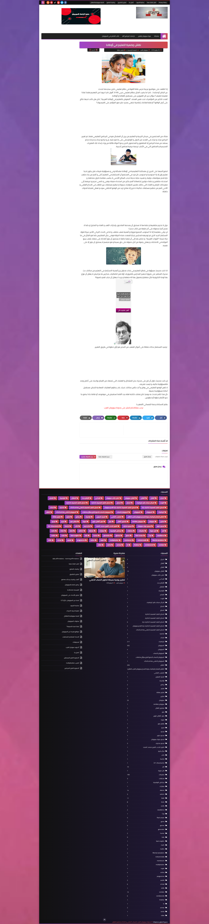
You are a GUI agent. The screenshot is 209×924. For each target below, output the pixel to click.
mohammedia (142, 540)
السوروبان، (137, 512)
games (118, 535)
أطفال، (143, 498)
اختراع (162, 498)
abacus (91, 530)
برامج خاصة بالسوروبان (72, 584)
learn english (75, 535)
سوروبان (151, 521)
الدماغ (129, 502)
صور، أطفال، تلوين (97, 521)
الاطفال (73, 498)
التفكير (51, 498)
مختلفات (130, 530)
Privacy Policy (163, 2)
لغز (163, 530)
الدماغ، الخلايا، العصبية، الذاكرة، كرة (153, 507)
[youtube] (58, 2)
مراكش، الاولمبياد (115, 530)
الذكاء (52, 507)
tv (127, 544)
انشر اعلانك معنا (151, 2)
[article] (103, 430)
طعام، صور (73, 521)
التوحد (162, 502)
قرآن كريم (87, 526)
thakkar (136, 544)
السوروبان (149, 512)
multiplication (114, 540)
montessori (128, 540)
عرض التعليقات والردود (87, 456)
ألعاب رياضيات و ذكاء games (70, 579)
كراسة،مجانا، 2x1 (53, 526)
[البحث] (43, 2)
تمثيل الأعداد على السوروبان (70, 595)
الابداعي (97, 498)
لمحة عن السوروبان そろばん (70, 600)
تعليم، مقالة (120, 50)
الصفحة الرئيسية (132, 50)
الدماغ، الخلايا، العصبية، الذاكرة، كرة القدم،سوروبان (120, 507)
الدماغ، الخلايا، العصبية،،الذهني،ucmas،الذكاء (84, 507)
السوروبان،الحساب (122, 512)
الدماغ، (119, 502)
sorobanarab (149, 544)
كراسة (67, 526)
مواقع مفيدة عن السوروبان (70, 631)
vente (109, 544)
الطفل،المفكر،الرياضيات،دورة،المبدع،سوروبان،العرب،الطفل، (145, 516)
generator (107, 535)
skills (49, 540)
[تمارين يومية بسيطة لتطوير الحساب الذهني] (104, 568)
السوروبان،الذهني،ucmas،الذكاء (66, 512)
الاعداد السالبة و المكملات (70, 636)
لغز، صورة (153, 530)
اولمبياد (88, 516)
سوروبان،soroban (137, 521)
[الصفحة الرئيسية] (164, 36)
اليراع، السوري (100, 516)
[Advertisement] (123, 119)
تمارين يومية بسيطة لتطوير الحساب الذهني (107, 580)
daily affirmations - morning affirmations (66, 559)
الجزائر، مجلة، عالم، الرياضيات (145, 502)
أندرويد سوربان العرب (72, 647)
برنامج (78, 516)
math (63, 535)
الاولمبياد (63, 498)
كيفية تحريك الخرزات (72, 610)
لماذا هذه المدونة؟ (73, 626)
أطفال (153, 498)
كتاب (76, 526)
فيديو (53, 521)
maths (53, 535)
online (92, 540)
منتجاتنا (156, 36)
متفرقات (141, 530)
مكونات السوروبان (73, 621)
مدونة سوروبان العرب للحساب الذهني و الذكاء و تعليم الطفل (131, 922)
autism (81, 530)
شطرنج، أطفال (121, 521)
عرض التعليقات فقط (104, 456)
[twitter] (61, 2)
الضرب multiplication (72, 663)
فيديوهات (76, 642)
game (128, 535)
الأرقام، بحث (85, 498)
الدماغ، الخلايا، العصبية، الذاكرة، (76, 502)
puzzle (69, 540)
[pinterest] (51, 2)
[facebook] (65, 2)
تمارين (162, 521)
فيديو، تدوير (160, 526)
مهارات (101, 530)
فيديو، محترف (127, 526)
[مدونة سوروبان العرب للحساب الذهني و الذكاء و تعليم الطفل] (152, 12)
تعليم (68, 516)
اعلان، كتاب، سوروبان (112, 498)
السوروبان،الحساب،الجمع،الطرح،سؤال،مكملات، (96, 512)
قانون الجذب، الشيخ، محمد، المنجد (106, 526)
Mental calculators (158, 540)
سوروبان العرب (119, 583)
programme (81, 540)
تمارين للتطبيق (122, 2)
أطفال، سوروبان (130, 498)
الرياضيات (161, 512)
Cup (150, 535)
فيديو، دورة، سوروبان (144, 526)
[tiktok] (54, 2)
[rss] (48, 2)
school (59, 540)
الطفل (48, 512)
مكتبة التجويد (140, 2)
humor (95, 535)
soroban (161, 544)
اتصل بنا (131, 2)
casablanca (160, 535)
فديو (62, 521)
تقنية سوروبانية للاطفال (97, 2)
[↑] (104, 919)
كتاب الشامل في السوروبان (110, 36)
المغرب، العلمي (116, 516)
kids (86, 535)
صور (110, 521)
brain (62, 530)
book (71, 530)
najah (102, 540)
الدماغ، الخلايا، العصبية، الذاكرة (101, 502)
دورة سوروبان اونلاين (144, 36)
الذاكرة (62, 507)
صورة (84, 521)
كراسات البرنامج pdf (128, 36)
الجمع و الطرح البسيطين (71, 657)
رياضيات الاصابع (111, 2)
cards (53, 530)
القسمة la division (73, 590)
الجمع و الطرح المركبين (71, 668)
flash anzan (139, 535)
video (99, 544)
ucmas (119, 544)
